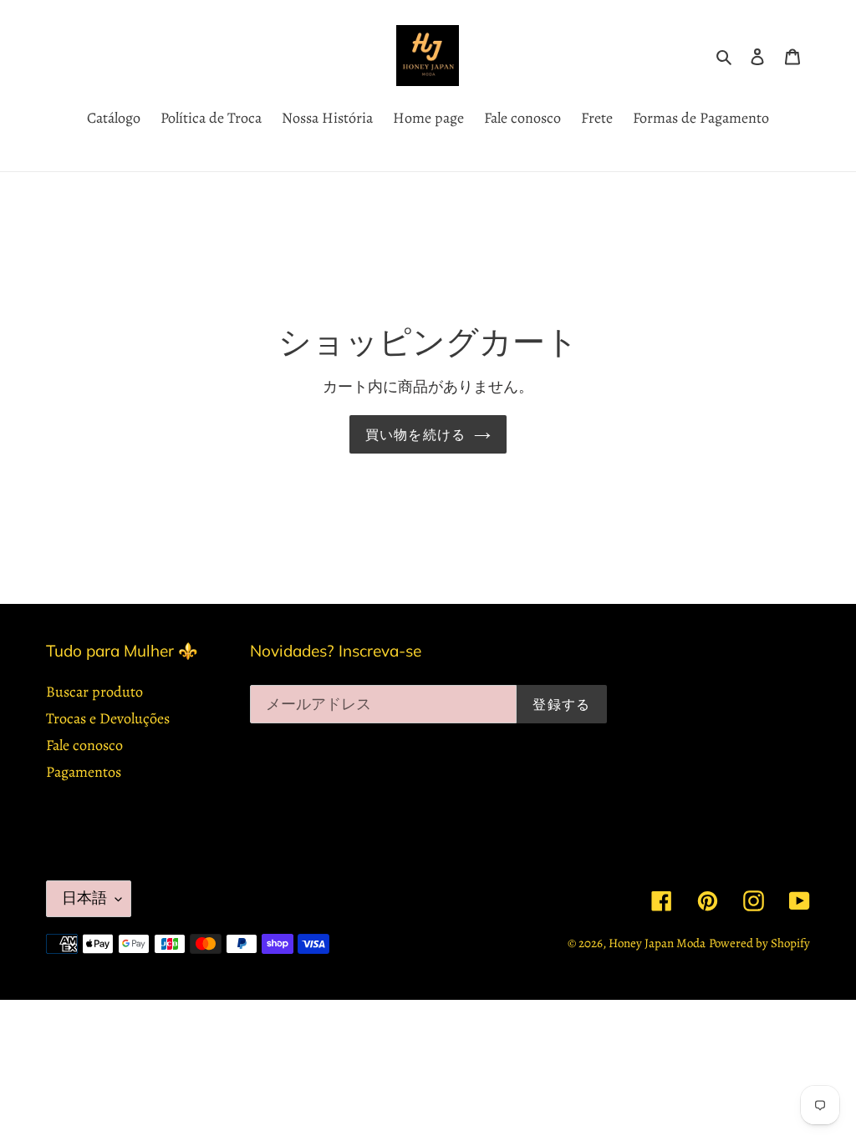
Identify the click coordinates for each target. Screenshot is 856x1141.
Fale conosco (84, 745)
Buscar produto (94, 692)
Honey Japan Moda (657, 943)
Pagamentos (83, 772)
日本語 (84, 898)
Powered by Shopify (759, 943)
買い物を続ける (415, 434)
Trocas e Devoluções (108, 718)
